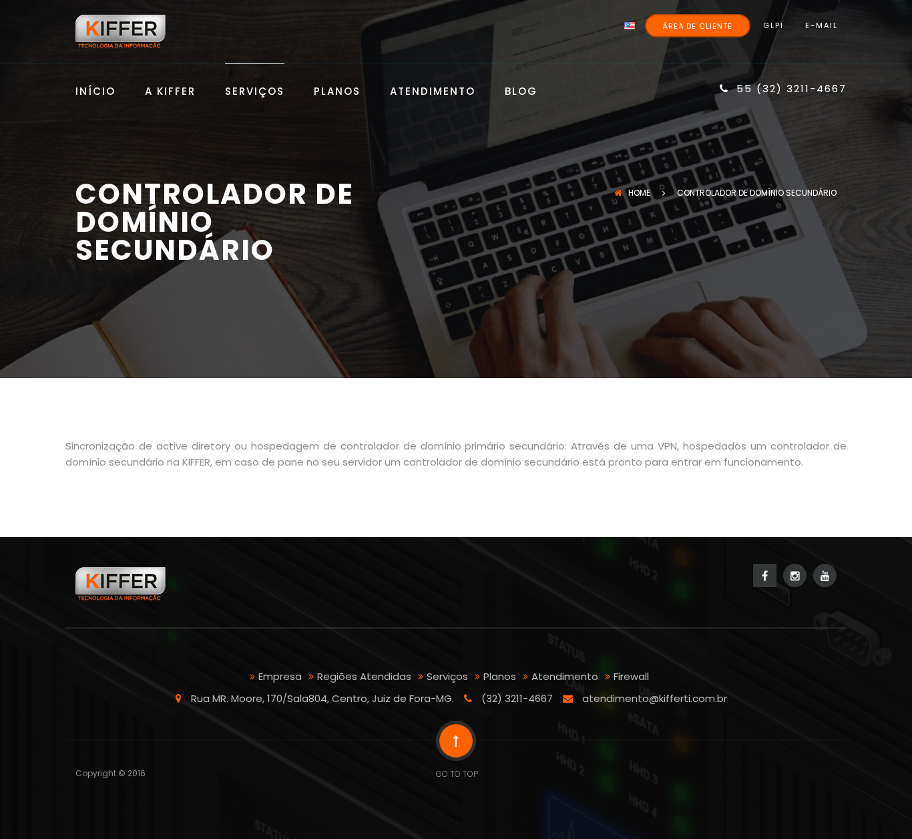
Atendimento (432, 92)
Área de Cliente (697, 26)
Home (639, 192)
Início (95, 92)
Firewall (631, 676)
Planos (337, 92)
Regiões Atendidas (364, 676)
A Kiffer (170, 92)
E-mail (821, 25)
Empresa (280, 676)
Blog (521, 92)
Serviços (254, 92)
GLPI (773, 25)
